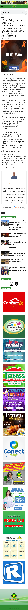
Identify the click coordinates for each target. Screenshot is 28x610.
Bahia (3, 17)
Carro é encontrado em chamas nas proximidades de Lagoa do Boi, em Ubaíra (17, 253)
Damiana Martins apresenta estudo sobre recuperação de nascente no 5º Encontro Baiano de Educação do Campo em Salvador (17, 244)
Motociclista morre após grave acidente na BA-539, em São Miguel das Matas (17, 235)
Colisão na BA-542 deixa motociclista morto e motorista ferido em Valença (17, 261)
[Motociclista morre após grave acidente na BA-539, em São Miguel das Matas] (5, 235)
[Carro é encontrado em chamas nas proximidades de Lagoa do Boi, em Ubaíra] (5, 253)
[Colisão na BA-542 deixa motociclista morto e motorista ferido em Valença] (5, 261)
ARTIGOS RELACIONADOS (8, 217)
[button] (26, 7)
